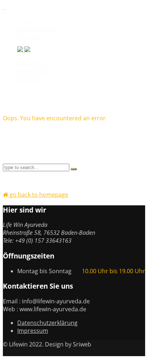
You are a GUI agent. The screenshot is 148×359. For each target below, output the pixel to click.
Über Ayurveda (37, 28)
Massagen (31, 36)
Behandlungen (37, 63)
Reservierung (35, 71)
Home (25, 20)
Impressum (32, 331)
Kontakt (27, 79)
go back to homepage (38, 195)
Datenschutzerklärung (47, 323)
